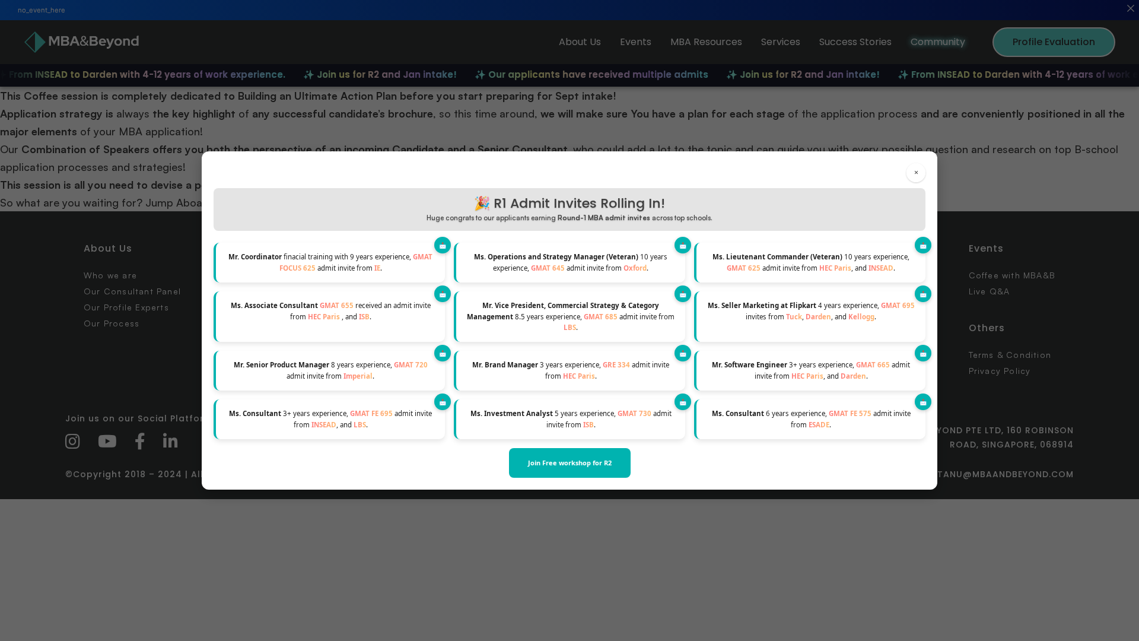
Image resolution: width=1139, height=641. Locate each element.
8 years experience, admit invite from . (331, 370)
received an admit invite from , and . (331, 310)
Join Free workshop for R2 (570, 462)
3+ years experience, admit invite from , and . (811, 370)
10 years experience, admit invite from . (570, 262)
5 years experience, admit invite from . (571, 419)
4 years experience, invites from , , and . (811, 310)
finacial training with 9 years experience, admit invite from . (330, 262)
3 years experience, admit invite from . (570, 370)
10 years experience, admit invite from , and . (810, 262)
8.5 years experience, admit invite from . (571, 316)
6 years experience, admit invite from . (811, 419)
